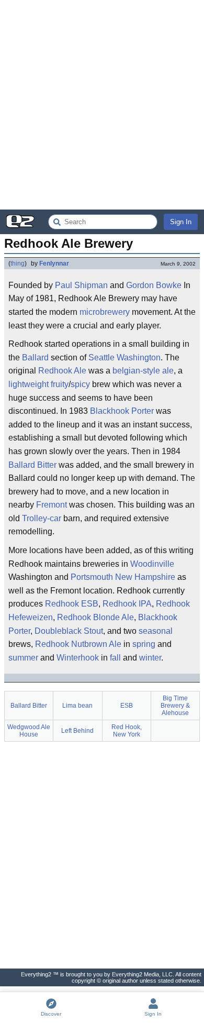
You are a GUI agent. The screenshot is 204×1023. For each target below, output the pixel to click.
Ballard (35, 357)
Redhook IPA (127, 603)
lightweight (28, 384)
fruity (60, 384)
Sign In (180, 222)
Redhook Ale (62, 370)
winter (150, 657)
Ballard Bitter (32, 464)
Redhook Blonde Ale (95, 617)
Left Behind (77, 730)
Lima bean (77, 705)
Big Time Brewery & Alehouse (175, 706)
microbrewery (105, 311)
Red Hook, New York (126, 730)
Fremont (51, 504)
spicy (80, 384)
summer (23, 657)
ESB (126, 705)
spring (143, 644)
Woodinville (152, 563)
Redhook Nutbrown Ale (78, 644)
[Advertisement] (102, 105)
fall (115, 657)
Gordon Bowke (154, 285)
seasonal (156, 630)
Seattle (101, 357)
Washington (139, 357)
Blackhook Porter (122, 410)
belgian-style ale (143, 370)
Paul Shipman (81, 285)
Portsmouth (92, 577)
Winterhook (77, 657)
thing (17, 263)
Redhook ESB (71, 603)
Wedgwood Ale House (28, 730)
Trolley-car (41, 518)
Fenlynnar (54, 263)
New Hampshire (145, 577)
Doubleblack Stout (69, 630)
